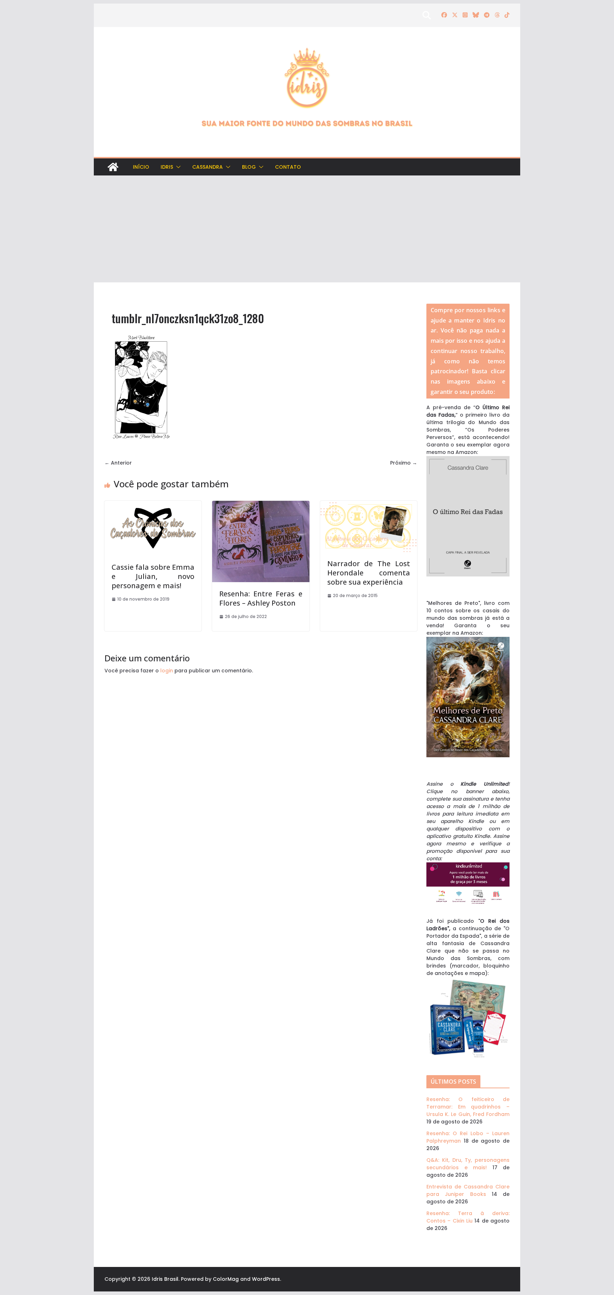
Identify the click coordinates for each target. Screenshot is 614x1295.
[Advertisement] (307, 229)
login (166, 670)
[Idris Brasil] (113, 167)
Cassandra (207, 166)
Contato (288, 166)
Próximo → (403, 462)
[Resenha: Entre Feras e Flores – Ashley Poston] (260, 504)
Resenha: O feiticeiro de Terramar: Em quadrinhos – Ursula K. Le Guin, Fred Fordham (468, 1107)
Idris (167, 166)
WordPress (266, 1279)
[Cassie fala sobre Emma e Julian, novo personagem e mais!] (152, 504)
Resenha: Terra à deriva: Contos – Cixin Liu (468, 1217)
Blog (249, 166)
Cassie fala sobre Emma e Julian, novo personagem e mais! (153, 576)
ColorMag (226, 1279)
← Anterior (118, 462)
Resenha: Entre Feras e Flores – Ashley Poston (260, 598)
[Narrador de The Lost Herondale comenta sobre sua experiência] (368, 504)
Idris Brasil (165, 1279)
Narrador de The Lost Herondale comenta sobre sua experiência (368, 573)
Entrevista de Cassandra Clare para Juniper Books (468, 1190)
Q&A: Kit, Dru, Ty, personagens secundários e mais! (468, 1163)
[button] (177, 167)
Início (141, 166)
